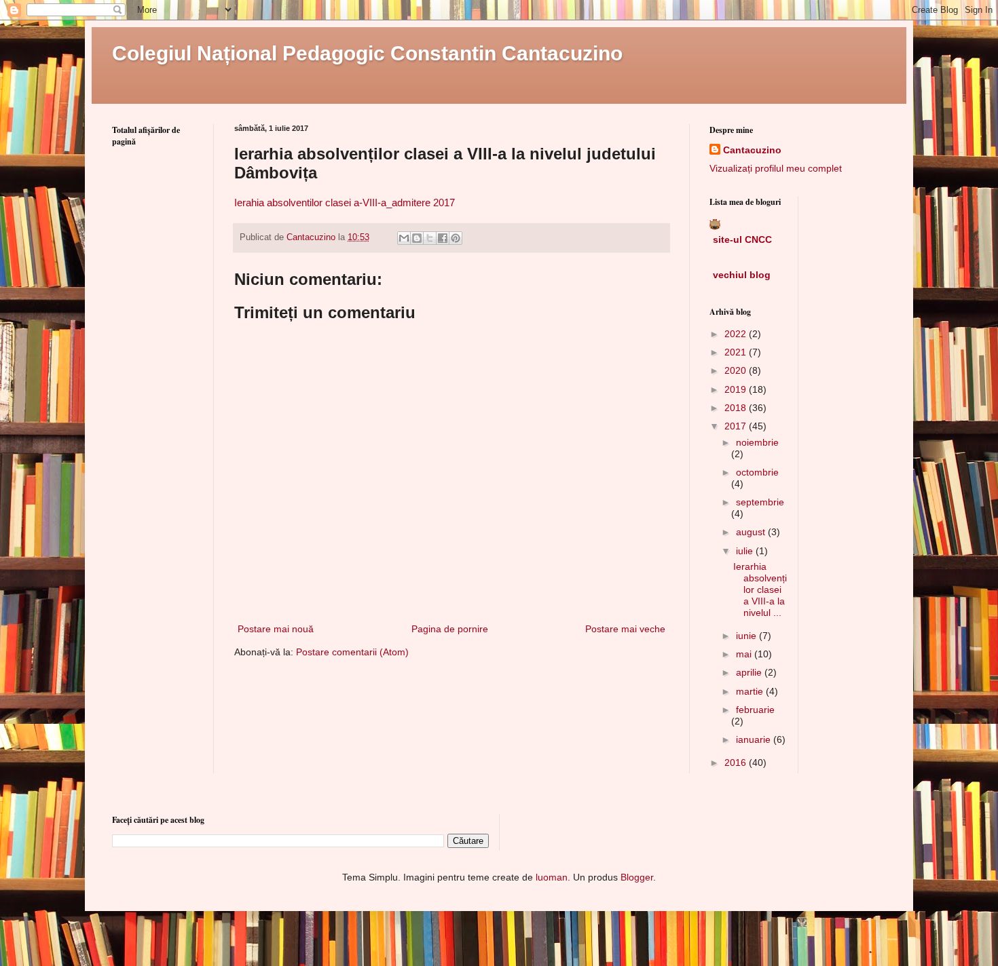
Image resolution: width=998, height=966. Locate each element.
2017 (736, 426)
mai (745, 654)
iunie (747, 635)
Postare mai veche (625, 628)
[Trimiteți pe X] (430, 238)
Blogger (637, 877)
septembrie (760, 502)
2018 (736, 407)
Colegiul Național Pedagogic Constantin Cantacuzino (367, 53)
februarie (755, 709)
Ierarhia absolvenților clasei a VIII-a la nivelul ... (760, 589)
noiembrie (757, 442)
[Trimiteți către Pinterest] (455, 238)
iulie (746, 550)
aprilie (750, 672)
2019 (736, 389)
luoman (552, 877)
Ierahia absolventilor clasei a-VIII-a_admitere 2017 (344, 202)
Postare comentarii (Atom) (352, 651)
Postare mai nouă (276, 628)
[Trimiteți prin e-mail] (404, 238)
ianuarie (754, 739)
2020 (736, 370)
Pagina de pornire (449, 628)
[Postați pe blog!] (417, 238)
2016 (736, 762)
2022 (736, 333)
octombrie (757, 472)
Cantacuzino (752, 149)
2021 (736, 352)
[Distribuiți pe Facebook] (442, 238)
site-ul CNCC (742, 239)
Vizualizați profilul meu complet (775, 168)
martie (751, 691)
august (752, 531)
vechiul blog (742, 274)
